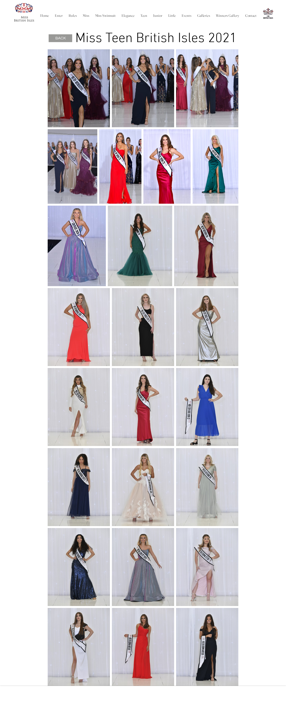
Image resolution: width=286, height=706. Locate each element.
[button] (73, 15)
